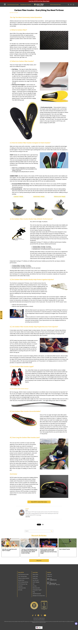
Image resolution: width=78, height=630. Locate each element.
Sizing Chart (35, 578)
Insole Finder (35, 576)
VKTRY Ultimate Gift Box (55, 4)
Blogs (34, 591)
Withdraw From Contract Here (39, 595)
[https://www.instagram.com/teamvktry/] (38, 615)
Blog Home (39, 560)
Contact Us (49, 576)
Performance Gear (22, 587)
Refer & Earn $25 (36, 587)
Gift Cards (20, 589)
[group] (10, 547)
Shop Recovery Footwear (25, 4)
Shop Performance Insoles (13, 4)
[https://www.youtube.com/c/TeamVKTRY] (45, 615)
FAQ (33, 584)
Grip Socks (20, 586)
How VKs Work (36, 580)
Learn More (27, 516)
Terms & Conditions (41, 619)
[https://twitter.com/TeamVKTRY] (41, 615)
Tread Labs (23, 98)
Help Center (49, 574)
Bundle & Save (21, 580)
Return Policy (35, 574)
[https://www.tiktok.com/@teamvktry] (32, 615)
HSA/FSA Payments (37, 593)
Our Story (35, 586)
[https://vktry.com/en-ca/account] (71, 4)
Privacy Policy (35, 619)
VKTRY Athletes (36, 582)
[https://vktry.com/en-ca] (39, 4)
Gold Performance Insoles (23, 574)
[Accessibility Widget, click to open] (76, 623)
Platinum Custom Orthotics (23, 578)
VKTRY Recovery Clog (22, 584)
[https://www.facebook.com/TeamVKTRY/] (35, 615)
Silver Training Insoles (22, 576)
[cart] (73, 4)
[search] (68, 4)
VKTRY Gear (60, 121)
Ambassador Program (37, 589)
